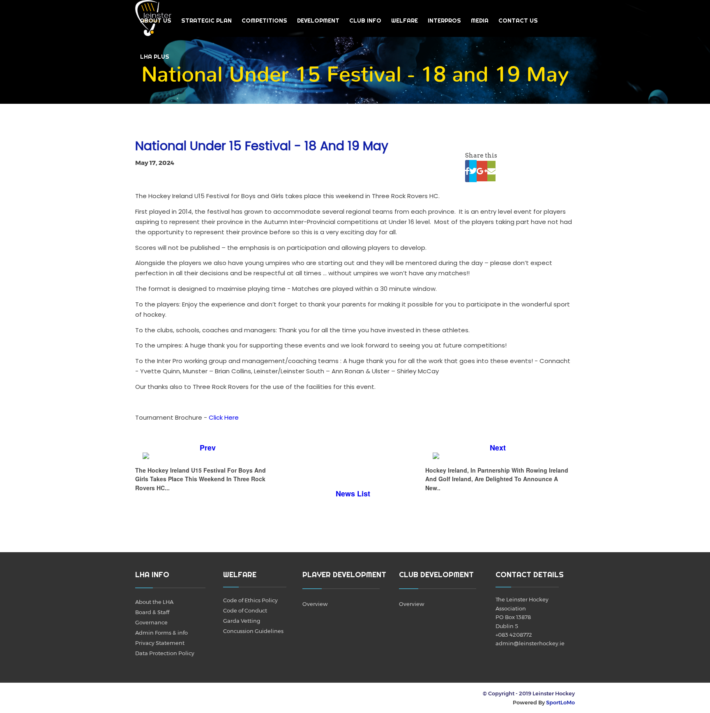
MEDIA (480, 20)
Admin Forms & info (161, 632)
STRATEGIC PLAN (206, 20)
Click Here (224, 417)
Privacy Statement (159, 643)
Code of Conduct (245, 610)
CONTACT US (518, 20)
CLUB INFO (365, 20)
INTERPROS (444, 20)
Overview (314, 604)
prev (208, 447)
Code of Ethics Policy (250, 600)
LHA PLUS (154, 56)
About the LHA (154, 602)
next (498, 447)
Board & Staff (152, 612)
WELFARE (404, 20)
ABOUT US (155, 20)
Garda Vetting (241, 620)
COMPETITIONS (264, 20)
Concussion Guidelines (253, 631)
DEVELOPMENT (318, 20)
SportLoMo (560, 702)
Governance (151, 622)
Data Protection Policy (164, 653)
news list (353, 493)
